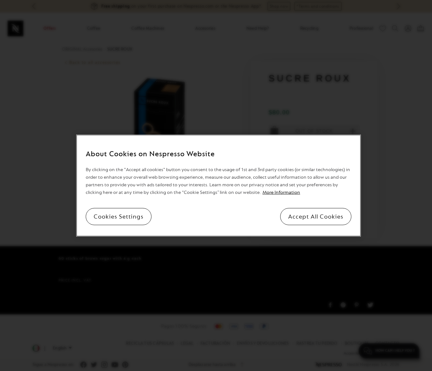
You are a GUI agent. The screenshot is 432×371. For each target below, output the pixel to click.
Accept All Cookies (315, 216)
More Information (281, 192)
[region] (218, 185)
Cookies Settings (119, 216)
